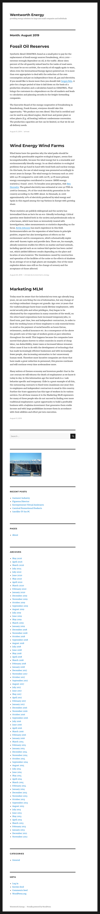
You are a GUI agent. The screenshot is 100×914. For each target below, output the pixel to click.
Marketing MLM (26, 289)
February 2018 (19, 663)
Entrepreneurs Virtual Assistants (28, 505)
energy (46, 275)
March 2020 (18, 585)
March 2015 (18, 741)
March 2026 (18, 565)
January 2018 (18, 667)
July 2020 (16, 572)
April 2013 (17, 819)
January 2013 (18, 830)
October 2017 (18, 677)
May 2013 (16, 816)
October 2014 (18, 758)
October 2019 (18, 602)
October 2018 (18, 636)
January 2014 (18, 789)
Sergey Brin (66, 81)
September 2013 (20, 803)
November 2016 (20, 711)
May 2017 (16, 694)
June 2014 (17, 772)
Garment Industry (21, 498)
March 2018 (18, 660)
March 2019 (18, 623)
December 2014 (19, 752)
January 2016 (18, 738)
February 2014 (19, 786)
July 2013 (16, 809)
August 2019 (18, 609)
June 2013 (17, 813)
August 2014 (18, 765)
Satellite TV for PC (21, 511)
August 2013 (18, 806)
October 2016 (18, 714)
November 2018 (19, 633)
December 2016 (19, 707)
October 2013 (18, 799)
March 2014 (18, 782)
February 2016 (19, 735)
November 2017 (19, 674)
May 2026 (17, 558)
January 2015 (18, 748)
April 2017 (17, 697)
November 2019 (20, 599)
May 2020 (17, 579)
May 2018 (16, 653)
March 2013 (17, 823)
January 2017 (18, 704)
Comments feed (20, 890)
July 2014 (16, 769)
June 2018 (17, 650)
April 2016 (17, 728)
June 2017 (17, 691)
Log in (15, 883)
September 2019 (20, 606)
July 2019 (16, 612)
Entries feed (18, 887)
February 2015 (19, 745)
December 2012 (19, 833)
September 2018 (20, 640)
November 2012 (19, 836)
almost (26, 131)
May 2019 (17, 619)
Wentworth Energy (27, 15)
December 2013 (19, 792)
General (16, 860)
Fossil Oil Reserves (29, 46)
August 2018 (18, 643)
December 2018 (19, 629)
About (15, 535)
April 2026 (17, 562)
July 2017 (16, 687)
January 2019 (18, 626)
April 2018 (17, 657)
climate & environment (33, 275)
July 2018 (16, 646)
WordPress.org (19, 893)
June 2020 (17, 575)
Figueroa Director (20, 501)
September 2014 (20, 762)
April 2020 (17, 582)
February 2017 (19, 701)
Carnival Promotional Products (27, 508)
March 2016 (18, 731)
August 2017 (18, 684)
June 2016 (17, 724)
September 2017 (20, 680)
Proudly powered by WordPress (39, 907)
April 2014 (17, 779)
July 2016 (16, 721)
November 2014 (19, 755)
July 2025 (16, 568)
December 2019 (19, 596)
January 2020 (18, 592)
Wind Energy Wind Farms (37, 145)
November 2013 (19, 796)
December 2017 (19, 670)
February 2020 (19, 589)
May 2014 (16, 775)
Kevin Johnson (23, 228)
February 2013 (19, 826)
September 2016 (20, 718)
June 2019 (17, 616)
